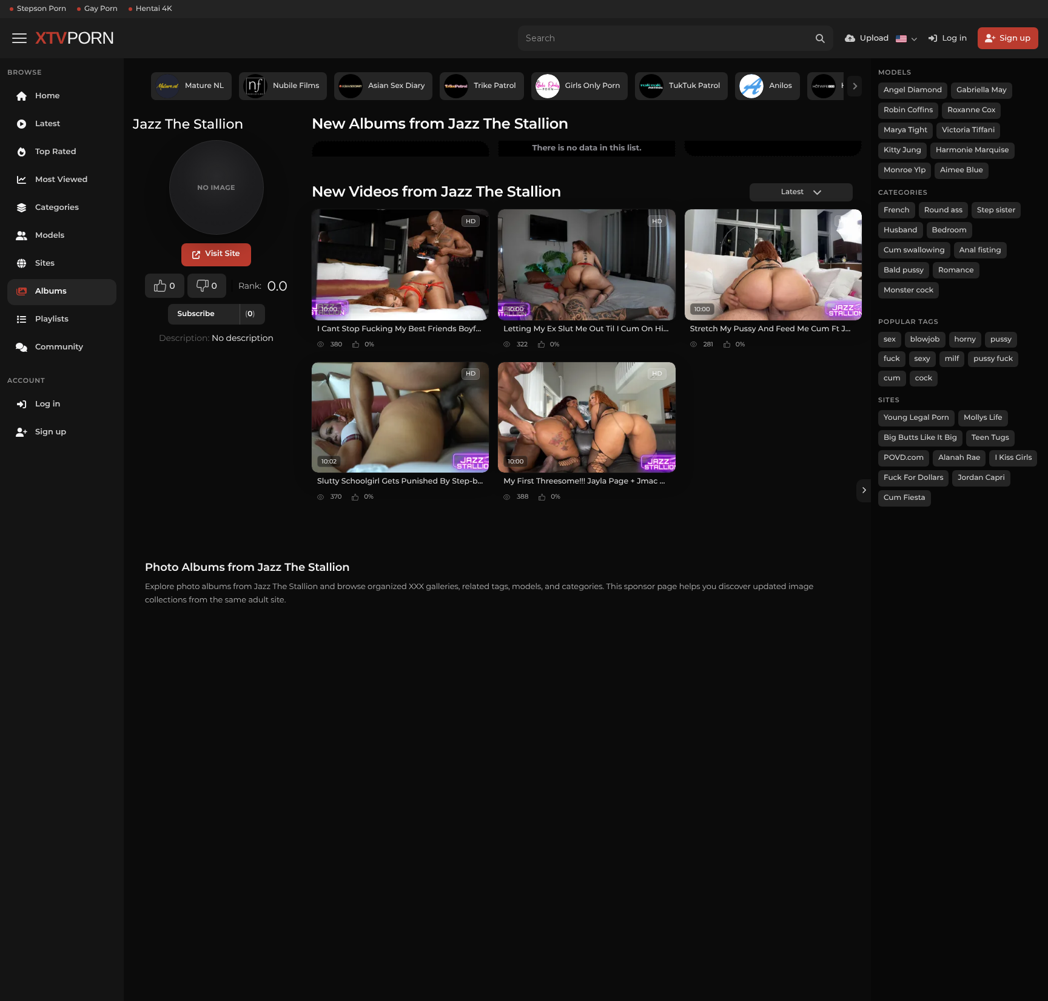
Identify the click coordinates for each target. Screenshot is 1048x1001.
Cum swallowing (914, 250)
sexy (922, 358)
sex (890, 339)
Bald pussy (904, 270)
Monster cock (908, 290)
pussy (1001, 339)
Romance (955, 270)
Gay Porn (101, 8)
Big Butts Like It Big (920, 437)
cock (924, 378)
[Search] (820, 38)
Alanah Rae (959, 457)
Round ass (943, 210)
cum (892, 378)
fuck (892, 358)
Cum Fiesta (904, 497)
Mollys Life (983, 417)
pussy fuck (993, 358)
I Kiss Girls (1013, 457)
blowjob (925, 339)
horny (965, 339)
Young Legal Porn (916, 417)
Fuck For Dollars (913, 477)
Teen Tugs (990, 437)
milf (952, 358)
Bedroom (949, 230)
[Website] (215, 254)
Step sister (996, 210)
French (897, 210)
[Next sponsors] (854, 86)
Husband (901, 230)
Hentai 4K (154, 8)
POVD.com (904, 457)
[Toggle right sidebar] (863, 490)
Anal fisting (980, 250)
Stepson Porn (41, 8)
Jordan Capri (981, 477)
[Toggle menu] (19, 38)
